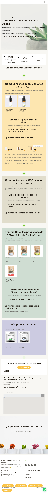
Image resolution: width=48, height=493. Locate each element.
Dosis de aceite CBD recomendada (8, 477)
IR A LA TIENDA (24, 367)
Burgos (8, 384)
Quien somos (28, 477)
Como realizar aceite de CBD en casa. (20, 299)
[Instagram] (26, 465)
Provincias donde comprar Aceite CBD (8, 472)
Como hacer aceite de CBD (6, 474)
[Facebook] (32, 465)
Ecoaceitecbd (5, 2)
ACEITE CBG (21, 486)
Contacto (27, 475)
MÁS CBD (7, 490)
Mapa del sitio (28, 478)
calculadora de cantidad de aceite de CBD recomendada (21, 130)
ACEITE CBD (8, 486)
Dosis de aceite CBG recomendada (8, 475)
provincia (28, 382)
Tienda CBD (27, 474)
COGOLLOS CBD (35, 486)
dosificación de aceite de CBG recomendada (22, 205)
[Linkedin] (35, 465)
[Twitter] (29, 465)
